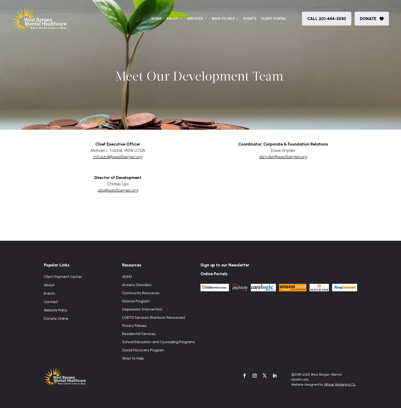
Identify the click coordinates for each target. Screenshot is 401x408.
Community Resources (141, 293)
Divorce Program (136, 301)
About (172, 18)
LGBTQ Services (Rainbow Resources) (153, 317)
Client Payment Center (63, 276)
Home (157, 18)
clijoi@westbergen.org (118, 190)
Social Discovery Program (143, 350)
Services (195, 18)
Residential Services (139, 333)
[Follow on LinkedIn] (274, 375)
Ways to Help (223, 18)
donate (368, 18)
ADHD (127, 276)
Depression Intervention (142, 309)
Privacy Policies (134, 325)
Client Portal (273, 18)
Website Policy (55, 310)
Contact (51, 301)
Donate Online (56, 318)
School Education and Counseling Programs (158, 342)
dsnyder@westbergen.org (283, 156)
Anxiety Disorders (137, 285)
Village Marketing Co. (340, 384)
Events (250, 18)
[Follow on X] (264, 375)
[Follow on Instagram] (254, 375)
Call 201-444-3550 (326, 18)
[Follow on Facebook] (244, 375)
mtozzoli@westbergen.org (117, 156)
